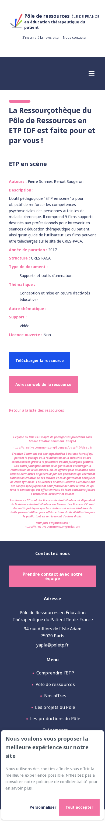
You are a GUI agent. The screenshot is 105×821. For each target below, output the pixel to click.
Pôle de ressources (55, 684)
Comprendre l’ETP (55, 673)
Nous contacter (75, 37)
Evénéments (55, 730)
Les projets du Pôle (55, 707)
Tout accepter (79, 807)
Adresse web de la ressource (43, 384)
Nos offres (55, 696)
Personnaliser (43, 807)
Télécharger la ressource (39, 360)
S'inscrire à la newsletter (41, 37)
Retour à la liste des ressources (36, 410)
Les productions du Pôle (55, 719)
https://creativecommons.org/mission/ (52, 526)
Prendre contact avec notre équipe (53, 576)
